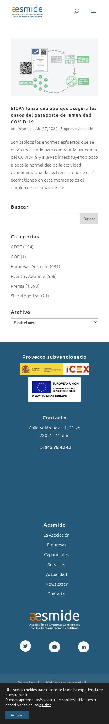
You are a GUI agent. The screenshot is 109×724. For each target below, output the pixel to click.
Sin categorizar (25, 295)
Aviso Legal (28, 681)
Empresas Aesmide (76, 128)
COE (15, 256)
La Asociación (56, 535)
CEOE (16, 246)
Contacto (56, 593)
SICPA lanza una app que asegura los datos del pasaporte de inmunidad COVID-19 (54, 114)
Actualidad (56, 574)
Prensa (17, 286)
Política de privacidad (66, 681)
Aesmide (25, 128)
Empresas (56, 544)
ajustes (45, 704)
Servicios (56, 564)
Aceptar (17, 715)
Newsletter (57, 584)
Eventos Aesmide (28, 276)
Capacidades (56, 554)
